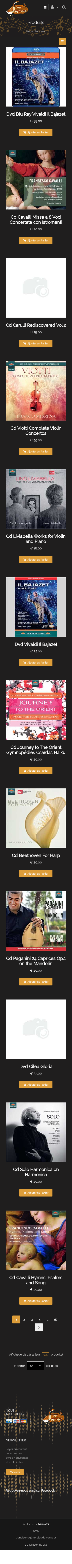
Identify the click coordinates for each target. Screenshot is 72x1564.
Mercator (43, 1524)
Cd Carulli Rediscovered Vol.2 (36, 325)
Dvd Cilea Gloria (36, 1066)
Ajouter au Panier (37, 132)
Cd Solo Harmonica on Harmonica (36, 1172)
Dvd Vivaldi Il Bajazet (36, 644)
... (47, 1319)
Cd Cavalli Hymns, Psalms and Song (35, 1280)
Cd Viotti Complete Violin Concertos (36, 431)
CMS (36, 1530)
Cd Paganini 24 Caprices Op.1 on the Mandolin (36, 961)
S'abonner (15, 1472)
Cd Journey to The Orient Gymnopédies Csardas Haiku (35, 750)
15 (55, 1319)
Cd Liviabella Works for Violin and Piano (36, 539)
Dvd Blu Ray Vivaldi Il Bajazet (35, 114)
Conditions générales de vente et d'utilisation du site (36, 1541)
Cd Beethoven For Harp (36, 855)
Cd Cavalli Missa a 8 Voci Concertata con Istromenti (36, 219)
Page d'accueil (36, 31)
